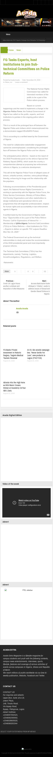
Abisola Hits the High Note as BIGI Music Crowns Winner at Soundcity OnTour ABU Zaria (14, 386)
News (18, 50)
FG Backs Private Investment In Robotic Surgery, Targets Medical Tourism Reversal (13, 353)
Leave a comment (21, 82)
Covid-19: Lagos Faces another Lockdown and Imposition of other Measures (13, 285)
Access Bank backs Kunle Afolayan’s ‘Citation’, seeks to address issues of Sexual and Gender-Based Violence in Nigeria (39, 287)
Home (11, 50)
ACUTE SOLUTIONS (45, 753)
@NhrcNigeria (21, 223)
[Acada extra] (26, 14)
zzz (11, 82)
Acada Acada (22, 308)
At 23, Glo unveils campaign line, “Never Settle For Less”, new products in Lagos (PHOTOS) (38, 353)
